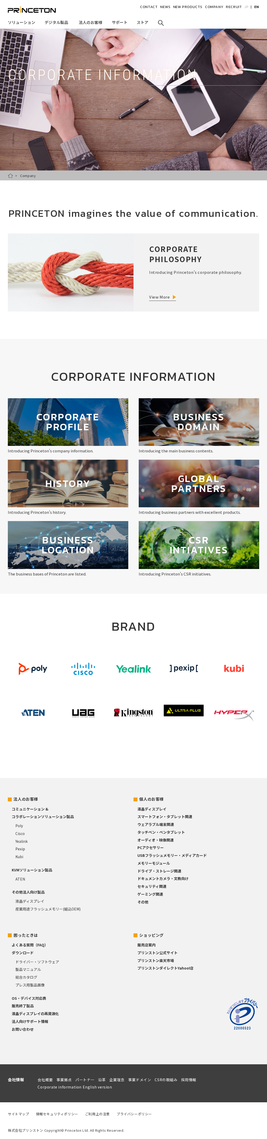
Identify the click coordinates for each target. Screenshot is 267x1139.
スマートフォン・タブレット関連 (164, 816)
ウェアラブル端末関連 (155, 824)
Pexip (20, 848)
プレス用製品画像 (30, 985)
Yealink (21, 841)
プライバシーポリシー (134, 1113)
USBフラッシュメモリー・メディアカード (172, 855)
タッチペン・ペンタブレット (161, 832)
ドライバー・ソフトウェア (37, 961)
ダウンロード (23, 952)
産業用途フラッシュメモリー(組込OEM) (48, 909)
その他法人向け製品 (28, 892)
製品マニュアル (28, 969)
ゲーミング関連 (150, 894)
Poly (19, 825)
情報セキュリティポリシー (57, 1113)
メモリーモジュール (153, 863)
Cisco (20, 833)
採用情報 (188, 1079)
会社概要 (45, 1079)
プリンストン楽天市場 (155, 960)
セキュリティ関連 (151, 886)
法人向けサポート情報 (30, 1021)
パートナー (84, 1079)
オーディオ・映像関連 (155, 840)
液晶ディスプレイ (29, 901)
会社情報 (16, 1079)
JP (246, 7)
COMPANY (214, 7)
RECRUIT (234, 7)
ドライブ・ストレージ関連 (159, 871)
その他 (142, 901)
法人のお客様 (26, 799)
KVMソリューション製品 (32, 869)
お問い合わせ (23, 1029)
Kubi (19, 856)
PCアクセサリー (150, 847)
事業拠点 (64, 1079)
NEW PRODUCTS (187, 7)
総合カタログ (26, 977)
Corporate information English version (75, 1087)
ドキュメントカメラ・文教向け (163, 878)
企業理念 (116, 1079)
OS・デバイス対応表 (29, 998)
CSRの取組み (166, 1079)
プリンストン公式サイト (157, 952)
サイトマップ (18, 1113)
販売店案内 (146, 944)
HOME (10, 175)
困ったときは (26, 935)
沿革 (102, 1079)
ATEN (20, 879)
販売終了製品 (23, 1005)
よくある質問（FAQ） (30, 944)
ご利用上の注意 (97, 1113)
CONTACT (148, 7)
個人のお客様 (151, 799)
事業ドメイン (139, 1079)
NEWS (165, 7)
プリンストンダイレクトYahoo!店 (165, 968)
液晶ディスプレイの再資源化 (35, 1013)
